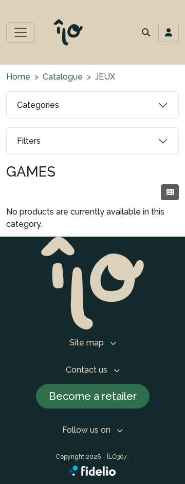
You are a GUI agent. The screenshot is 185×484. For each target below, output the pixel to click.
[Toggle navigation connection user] (168, 32)
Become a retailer (93, 396)
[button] (146, 32)
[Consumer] (170, 192)
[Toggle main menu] (20, 32)
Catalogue (63, 77)
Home (18, 77)
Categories (38, 105)
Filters (29, 141)
